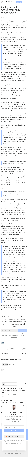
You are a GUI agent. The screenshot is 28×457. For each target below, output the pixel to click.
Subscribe (19, 2)
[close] (23, 405)
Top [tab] (3, 384)
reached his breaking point (9, 41)
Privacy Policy (19, 443)
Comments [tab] (5, 364)
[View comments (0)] (8, 21)
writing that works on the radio (11, 388)
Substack (6, 453)
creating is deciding (8, 400)
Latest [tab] (7, 384)
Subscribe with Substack (15, 437)
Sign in (24, 2)
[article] (14, 392)
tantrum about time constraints (12, 239)
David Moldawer (5, 16)
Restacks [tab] (11, 364)
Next (23, 353)
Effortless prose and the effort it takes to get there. (13, 391)
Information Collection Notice (17, 335)
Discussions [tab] (13, 384)
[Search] (25, 384)
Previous (6, 353)
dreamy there (14, 310)
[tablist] (8, 364)
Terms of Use (21, 334)
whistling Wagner (16, 95)
